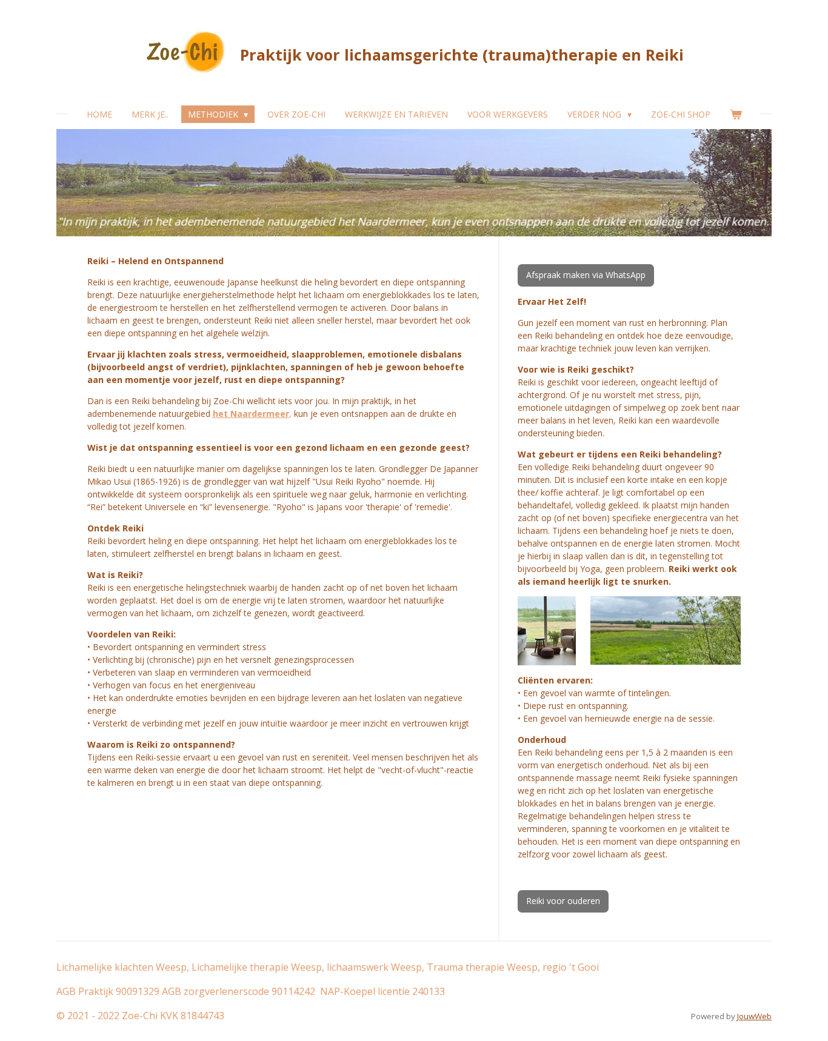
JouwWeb (754, 1016)
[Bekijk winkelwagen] (736, 114)
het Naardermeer (251, 413)
